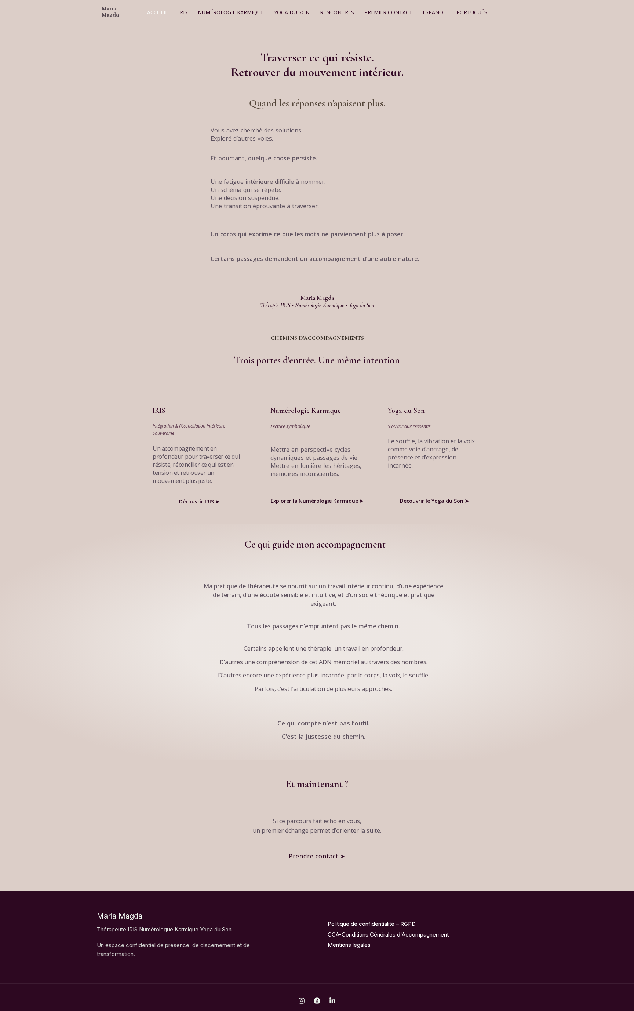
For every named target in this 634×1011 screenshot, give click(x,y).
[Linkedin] (332, 1000)
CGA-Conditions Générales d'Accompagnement (388, 934)
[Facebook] (317, 1000)
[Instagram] (301, 1000)
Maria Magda (110, 12)
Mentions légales (349, 944)
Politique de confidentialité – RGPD (372, 923)
